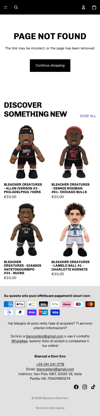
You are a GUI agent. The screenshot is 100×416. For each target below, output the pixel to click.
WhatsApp (19, 341)
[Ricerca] (16, 7)
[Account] (83, 7)
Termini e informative (50, 408)
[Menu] (5, 7)
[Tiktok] (93, 387)
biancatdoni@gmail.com (44, 336)
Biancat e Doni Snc (55, 398)
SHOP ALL (88, 116)
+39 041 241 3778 (50, 364)
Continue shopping (50, 65)
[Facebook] (76, 387)
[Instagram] (85, 387)
